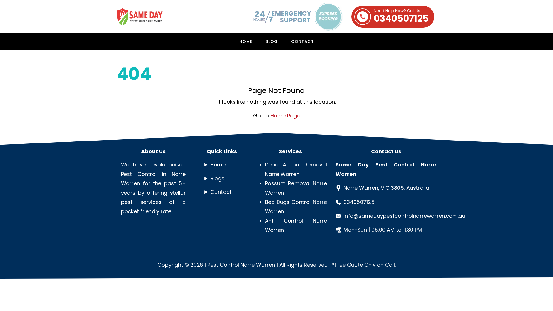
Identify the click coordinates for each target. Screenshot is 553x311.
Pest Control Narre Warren (241, 264)
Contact (302, 41)
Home (245, 41)
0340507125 (401, 16)
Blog (272, 41)
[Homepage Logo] (145, 17)
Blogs (217, 178)
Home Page (285, 115)
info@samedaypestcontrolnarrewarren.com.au (404, 215)
